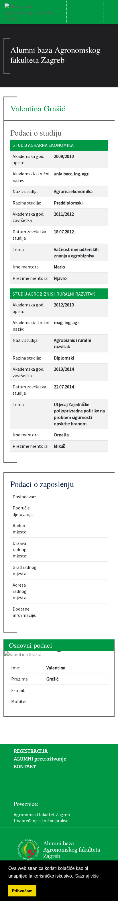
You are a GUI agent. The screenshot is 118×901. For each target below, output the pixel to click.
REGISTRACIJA (31, 750)
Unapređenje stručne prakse (41, 820)
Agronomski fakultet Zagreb (42, 814)
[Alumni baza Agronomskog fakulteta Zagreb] (33, 12)
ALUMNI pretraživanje (40, 758)
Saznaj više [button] (87, 876)
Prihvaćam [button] (22, 890)
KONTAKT (25, 766)
